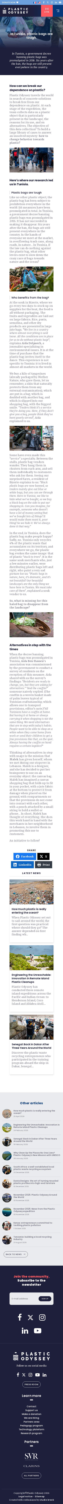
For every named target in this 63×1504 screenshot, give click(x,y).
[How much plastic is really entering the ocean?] (7, 1113)
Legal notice (25, 1496)
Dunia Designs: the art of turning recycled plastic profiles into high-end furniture (35, 1184)
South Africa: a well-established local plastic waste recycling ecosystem (33, 1170)
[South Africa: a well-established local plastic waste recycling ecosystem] (7, 1169)
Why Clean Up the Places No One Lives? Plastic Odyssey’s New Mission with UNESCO (36, 1156)
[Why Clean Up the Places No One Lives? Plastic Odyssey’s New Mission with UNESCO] (7, 1155)
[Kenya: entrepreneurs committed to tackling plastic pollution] (7, 1226)
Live (46, 11)
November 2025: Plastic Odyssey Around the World (35, 1198)
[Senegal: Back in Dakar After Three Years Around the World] (7, 1141)
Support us (31, 1410)
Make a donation (31, 1414)
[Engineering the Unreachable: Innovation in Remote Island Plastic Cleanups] (7, 1127)
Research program (31, 1433)
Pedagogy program (31, 1425)
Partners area (31, 1421)
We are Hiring (31, 1418)
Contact (31, 1406)
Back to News (14, 1254)
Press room (31, 1384)
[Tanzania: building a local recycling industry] (7, 1240)
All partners (31, 1475)
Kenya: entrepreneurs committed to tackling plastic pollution (32, 1226)
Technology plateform (31, 1429)
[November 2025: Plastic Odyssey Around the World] (7, 1197)
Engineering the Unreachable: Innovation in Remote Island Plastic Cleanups (31, 978)
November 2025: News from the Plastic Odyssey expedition (34, 1212)
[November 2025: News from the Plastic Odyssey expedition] (7, 1212)
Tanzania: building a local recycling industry (32, 1240)
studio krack (47, 1499)
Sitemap (40, 1496)
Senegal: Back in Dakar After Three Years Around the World (31, 1046)
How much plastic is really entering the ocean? (29, 910)
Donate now (8, 2)
